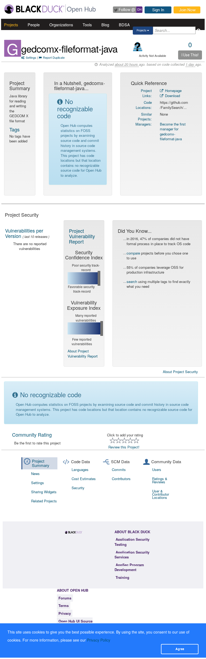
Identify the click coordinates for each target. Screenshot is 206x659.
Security (78, 487)
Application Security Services (132, 555)
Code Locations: (144, 105)
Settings (31, 57)
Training (122, 577)
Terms (63, 605)
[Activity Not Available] (137, 46)
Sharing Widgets (44, 491)
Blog (105, 24)
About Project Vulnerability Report (83, 353)
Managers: (143, 124)
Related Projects (44, 500)
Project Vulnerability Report (82, 236)
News (35, 473)
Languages (80, 469)
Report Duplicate (54, 57)
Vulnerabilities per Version (24, 233)
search (132, 281)
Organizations (61, 24)
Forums (64, 598)
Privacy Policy (98, 640)
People (34, 24)
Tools (87, 24)
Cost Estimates (84, 478)
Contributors (121, 478)
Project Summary (40, 463)
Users (156, 469)
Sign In (158, 10)
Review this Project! (123, 447)
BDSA (124, 24)
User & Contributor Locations (160, 494)
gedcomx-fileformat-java (69, 48)
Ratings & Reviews (159, 480)
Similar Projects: (145, 117)
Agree (179, 649)
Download (172, 95)
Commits (119, 469)
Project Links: (146, 93)
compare (133, 253)
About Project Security (180, 371)
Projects (11, 24)
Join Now (187, 10)
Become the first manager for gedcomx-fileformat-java (173, 132)
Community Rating (32, 434)
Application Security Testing (132, 542)
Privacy (64, 613)
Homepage (173, 90)
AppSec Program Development (129, 567)
